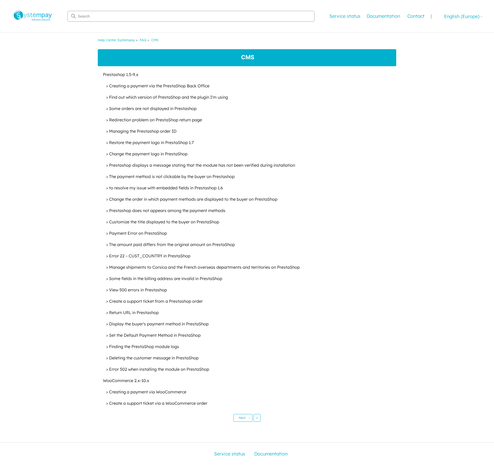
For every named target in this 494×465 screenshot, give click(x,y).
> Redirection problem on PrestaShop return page (154, 119)
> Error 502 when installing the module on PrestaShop (157, 369)
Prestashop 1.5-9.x (120, 74)
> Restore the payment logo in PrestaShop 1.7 (150, 142)
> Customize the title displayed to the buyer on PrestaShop (162, 221)
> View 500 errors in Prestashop (136, 289)
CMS (154, 40)
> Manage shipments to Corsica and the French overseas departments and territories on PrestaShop (203, 267)
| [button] (431, 16)
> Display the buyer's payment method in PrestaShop (157, 323)
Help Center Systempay (116, 40)
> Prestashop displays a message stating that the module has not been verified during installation (200, 165)
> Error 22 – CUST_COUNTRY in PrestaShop (148, 255)
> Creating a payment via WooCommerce (146, 391)
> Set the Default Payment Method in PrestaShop (153, 335)
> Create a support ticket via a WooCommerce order (156, 403)
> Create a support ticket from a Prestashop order (154, 301)
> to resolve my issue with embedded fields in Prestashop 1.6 (164, 187)
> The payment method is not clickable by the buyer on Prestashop (170, 176)
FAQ (143, 40)
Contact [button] (416, 16)
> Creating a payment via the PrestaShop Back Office (157, 85)
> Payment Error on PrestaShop (136, 233)
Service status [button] (344, 16)
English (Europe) (461, 16)
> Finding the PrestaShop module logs (142, 346)
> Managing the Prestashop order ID (141, 131)
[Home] (33, 16)
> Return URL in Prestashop (132, 312)
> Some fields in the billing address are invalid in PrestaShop (164, 278)
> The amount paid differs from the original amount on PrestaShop (170, 244)
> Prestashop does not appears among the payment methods (165, 210)
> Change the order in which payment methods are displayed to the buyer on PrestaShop (191, 199)
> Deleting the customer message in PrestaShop (152, 357)
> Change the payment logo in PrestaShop (147, 153)
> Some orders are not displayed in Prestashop (151, 108)
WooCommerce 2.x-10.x (126, 380)
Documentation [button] (383, 16)
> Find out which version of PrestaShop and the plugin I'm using (167, 97)
